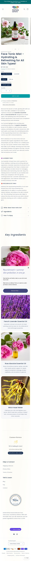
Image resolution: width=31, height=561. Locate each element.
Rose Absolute (7, 74)
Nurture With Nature (14, 551)
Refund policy (10, 553)
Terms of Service (7, 472)
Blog (4, 481)
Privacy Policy (6, 469)
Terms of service (25, 553)
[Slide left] (12, 49)
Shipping (3, 69)
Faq (4, 484)
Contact (5, 488)
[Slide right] (18, 49)
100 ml (11, 79)
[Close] (28, 267)
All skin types (6, 85)
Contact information (20, 555)
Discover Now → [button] (15, 290)
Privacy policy (17, 553)
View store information (9, 104)
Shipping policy (10, 555)
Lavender (16, 74)
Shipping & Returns (8, 466)
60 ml (4, 79)
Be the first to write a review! (15, 453)
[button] (2, 9)
